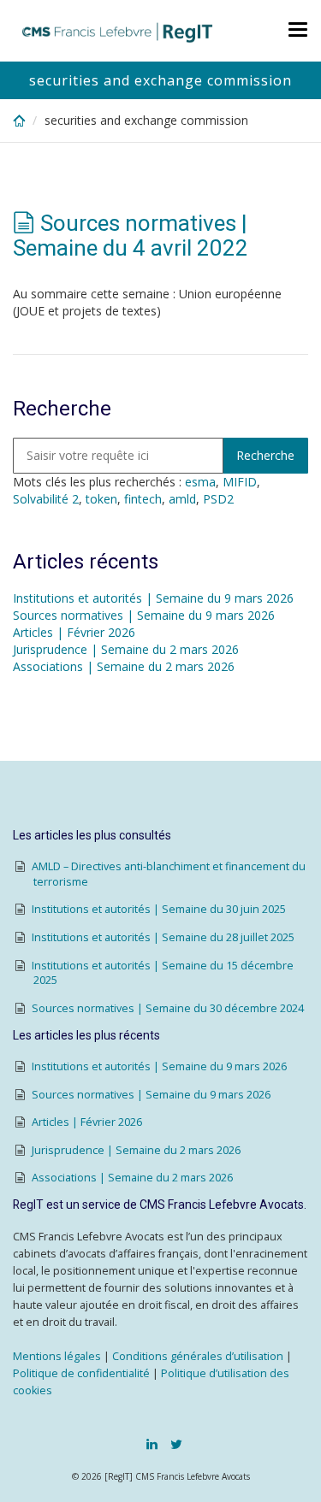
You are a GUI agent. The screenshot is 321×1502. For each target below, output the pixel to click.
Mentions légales (57, 1356)
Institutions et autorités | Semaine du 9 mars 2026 (153, 598)
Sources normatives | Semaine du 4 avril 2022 (130, 235)
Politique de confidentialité (81, 1373)
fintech (143, 499)
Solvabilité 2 (46, 499)
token (101, 499)
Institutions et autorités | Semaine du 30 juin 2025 (159, 909)
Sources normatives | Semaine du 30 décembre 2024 (168, 1008)
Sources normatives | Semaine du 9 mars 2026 (144, 615)
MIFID (240, 482)
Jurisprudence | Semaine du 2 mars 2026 (126, 649)
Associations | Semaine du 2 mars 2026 (124, 666)
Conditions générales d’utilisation (197, 1356)
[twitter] (176, 1444)
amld (182, 499)
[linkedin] (152, 1444)
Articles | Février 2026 (74, 632)
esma (200, 482)
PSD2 (218, 499)
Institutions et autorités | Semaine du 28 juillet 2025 (163, 937)
